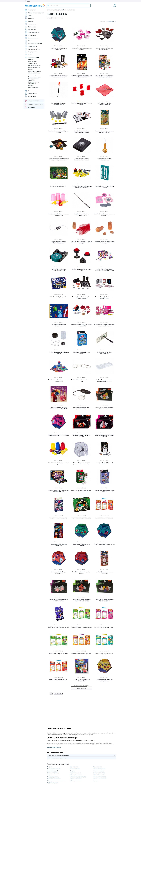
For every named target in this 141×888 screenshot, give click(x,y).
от (50, 17)
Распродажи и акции (33, 100)
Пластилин (31, 59)
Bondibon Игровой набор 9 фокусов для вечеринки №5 (58, 214)
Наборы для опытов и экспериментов (56, 780)
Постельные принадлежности (36, 12)
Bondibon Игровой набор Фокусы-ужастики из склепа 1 (105, 48)
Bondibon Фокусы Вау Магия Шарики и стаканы (59, 131)
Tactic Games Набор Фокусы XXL (58, 296)
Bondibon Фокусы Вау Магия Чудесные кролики (81, 104)
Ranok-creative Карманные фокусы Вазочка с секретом (104, 408)
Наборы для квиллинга (75, 778)
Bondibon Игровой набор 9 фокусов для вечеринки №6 (104, 214)
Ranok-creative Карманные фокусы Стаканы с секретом (104, 600)
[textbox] (69, 5)
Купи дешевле (31, 107)
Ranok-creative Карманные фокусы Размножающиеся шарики (81, 600)
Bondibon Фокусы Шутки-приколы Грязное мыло (105, 572)
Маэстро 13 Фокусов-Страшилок (58, 518)
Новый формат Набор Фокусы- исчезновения (59, 572)
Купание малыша (32, 46)
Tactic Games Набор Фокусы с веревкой (58, 627)
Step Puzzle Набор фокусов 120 (58, 186)
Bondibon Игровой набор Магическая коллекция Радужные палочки (59, 159)
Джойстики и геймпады (34, 87)
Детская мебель (32, 10)
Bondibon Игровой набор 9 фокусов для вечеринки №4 (81, 325)
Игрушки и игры (32, 29)
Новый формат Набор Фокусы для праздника (81, 545)
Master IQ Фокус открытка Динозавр (104, 627)
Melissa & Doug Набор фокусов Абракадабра (82, 680)
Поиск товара (48, 5)
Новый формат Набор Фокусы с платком (104, 544)
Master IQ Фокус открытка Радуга (58, 679)
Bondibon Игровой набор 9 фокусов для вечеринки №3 (58, 380)
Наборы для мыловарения (99, 776)
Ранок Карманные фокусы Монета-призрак (81, 436)
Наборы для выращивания (99, 778)
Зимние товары (32, 35)
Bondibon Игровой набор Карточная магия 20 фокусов (104, 297)
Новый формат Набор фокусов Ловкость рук (59, 48)
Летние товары (32, 96)
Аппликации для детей (34, 67)
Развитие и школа (32, 90)
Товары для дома (32, 93)
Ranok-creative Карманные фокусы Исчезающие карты (59, 600)
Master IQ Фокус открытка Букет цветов (81, 627)
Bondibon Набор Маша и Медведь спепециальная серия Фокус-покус (104, 270)
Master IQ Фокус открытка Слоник (104, 518)
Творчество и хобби (33, 57)
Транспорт (30, 21)
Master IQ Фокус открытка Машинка (58, 653)
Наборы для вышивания (76, 774)
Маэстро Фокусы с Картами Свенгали (81, 490)
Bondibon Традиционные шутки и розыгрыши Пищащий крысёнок (81, 408)
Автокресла (31, 18)
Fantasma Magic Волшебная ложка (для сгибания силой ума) (81, 76)
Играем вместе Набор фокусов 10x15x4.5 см (59, 545)
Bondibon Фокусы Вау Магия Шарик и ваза (82, 270)
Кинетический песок (75, 768)
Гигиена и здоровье (33, 38)
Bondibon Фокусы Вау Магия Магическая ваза (104, 159)
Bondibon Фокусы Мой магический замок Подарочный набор (104, 76)
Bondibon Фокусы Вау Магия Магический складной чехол (81, 131)
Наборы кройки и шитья (99, 774)
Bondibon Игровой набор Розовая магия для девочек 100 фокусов (104, 325)
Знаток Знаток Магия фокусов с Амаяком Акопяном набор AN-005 (59, 408)
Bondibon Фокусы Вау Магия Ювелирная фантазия (104, 104)
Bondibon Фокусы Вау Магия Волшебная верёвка (58, 242)
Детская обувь (32, 26)
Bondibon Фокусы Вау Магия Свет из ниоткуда (104, 242)
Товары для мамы (32, 52)
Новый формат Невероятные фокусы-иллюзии (104, 491)
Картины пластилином (34, 73)
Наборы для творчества (34, 65)
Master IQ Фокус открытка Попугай (104, 653)
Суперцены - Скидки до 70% (35, 104)
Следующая (58, 693)
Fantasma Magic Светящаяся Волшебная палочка (58, 104)
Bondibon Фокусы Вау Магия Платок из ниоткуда (81, 242)
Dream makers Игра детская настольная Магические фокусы (58, 491)
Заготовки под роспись (34, 75)
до (56, 17)
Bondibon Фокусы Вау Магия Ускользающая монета (58, 270)
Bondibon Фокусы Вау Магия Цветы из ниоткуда (82, 48)
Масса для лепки (32, 61)
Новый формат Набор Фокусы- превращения (105, 680)
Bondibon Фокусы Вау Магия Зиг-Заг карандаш (104, 187)
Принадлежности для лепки (53, 768)
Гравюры (30, 85)
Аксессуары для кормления (35, 43)
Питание (30, 40)
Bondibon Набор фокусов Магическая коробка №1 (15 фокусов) (82, 187)
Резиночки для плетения (34, 76)
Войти (114, 6)
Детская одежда (32, 24)
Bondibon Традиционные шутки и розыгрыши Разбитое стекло (104, 380)
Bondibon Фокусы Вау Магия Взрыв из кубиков (59, 353)
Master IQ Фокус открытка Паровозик (81, 653)
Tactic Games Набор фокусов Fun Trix (81, 518)
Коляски (30, 15)
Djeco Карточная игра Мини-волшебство (58, 325)
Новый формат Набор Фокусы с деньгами (81, 353)
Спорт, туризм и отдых (34, 32)
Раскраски (31, 69)
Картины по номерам (98, 770)
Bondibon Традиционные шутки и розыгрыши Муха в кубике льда (81, 463)
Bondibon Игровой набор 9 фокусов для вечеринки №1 (58, 463)
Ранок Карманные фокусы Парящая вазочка (104, 436)
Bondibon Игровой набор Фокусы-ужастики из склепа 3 (59, 76)
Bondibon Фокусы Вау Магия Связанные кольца (81, 380)
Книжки (30, 54)
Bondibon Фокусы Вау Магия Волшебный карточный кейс (81, 159)
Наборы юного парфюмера (53, 778)
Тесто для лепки (32, 63)
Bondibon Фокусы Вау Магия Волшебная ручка (104, 353)
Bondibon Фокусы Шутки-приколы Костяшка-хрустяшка (105, 131)
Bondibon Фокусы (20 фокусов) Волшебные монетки (104, 463)
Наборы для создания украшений (78, 776)
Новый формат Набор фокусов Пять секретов (81, 572)
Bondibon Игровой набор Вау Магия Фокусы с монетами (81, 297)
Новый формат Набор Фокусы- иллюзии (58, 435)
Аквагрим (49, 774)
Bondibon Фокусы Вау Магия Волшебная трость (81, 214)
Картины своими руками (34, 71)
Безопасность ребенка (34, 49)
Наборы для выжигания (76, 780)
